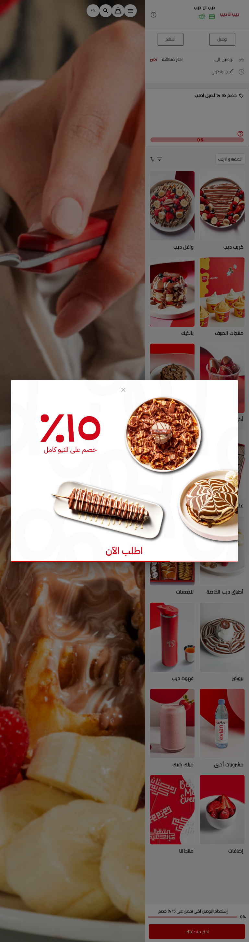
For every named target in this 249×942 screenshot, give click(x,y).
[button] (197, 15)
